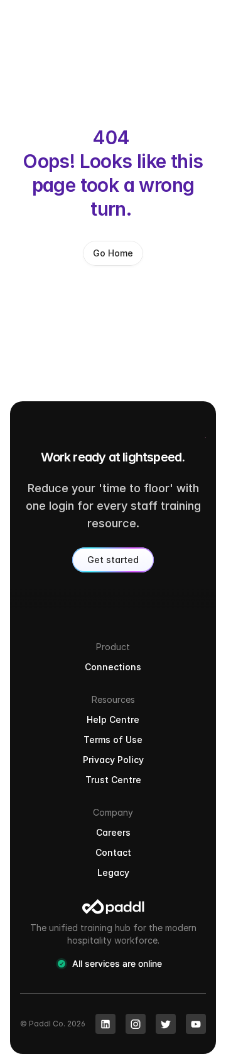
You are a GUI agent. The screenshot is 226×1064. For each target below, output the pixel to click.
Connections (113, 666)
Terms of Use (113, 739)
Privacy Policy (113, 759)
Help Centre (113, 719)
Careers (113, 832)
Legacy (113, 872)
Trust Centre (113, 779)
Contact (113, 852)
